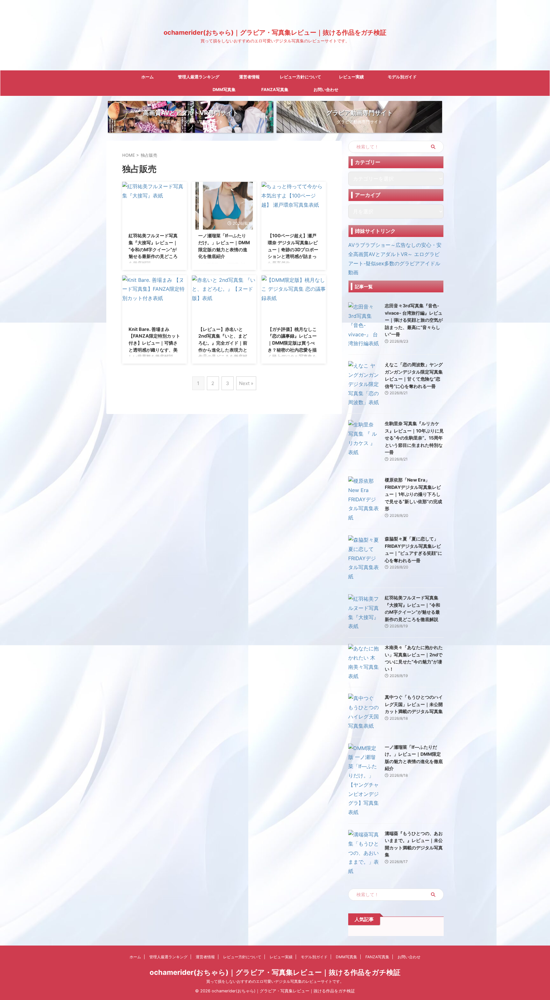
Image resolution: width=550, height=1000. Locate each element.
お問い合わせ (326, 89)
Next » (246, 383)
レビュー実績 (351, 76)
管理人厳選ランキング (198, 76)
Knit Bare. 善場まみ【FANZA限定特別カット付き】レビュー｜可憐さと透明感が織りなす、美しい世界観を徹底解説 (154, 342)
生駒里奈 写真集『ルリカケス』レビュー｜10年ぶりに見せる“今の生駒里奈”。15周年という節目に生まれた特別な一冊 (414, 438)
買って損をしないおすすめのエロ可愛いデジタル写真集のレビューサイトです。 (275, 981)
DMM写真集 (224, 89)
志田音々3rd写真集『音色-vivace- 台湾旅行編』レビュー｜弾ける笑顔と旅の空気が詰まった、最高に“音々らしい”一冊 (414, 320)
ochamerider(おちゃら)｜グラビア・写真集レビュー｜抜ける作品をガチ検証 (275, 32)
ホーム (147, 76)
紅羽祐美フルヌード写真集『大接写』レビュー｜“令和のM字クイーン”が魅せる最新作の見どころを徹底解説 (153, 249)
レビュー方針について (300, 76)
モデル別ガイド (402, 76)
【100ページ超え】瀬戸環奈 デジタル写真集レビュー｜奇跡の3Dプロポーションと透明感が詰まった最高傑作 (293, 249)
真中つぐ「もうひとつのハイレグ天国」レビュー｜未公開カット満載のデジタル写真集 (414, 704)
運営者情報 (249, 76)
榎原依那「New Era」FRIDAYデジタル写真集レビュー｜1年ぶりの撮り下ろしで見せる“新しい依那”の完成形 (413, 494)
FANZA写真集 (274, 89)
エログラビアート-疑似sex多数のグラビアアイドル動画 (394, 263)
